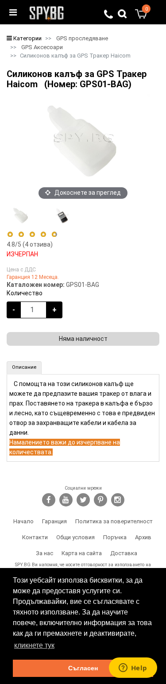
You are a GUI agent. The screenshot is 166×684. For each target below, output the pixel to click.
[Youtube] (66, 499)
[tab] (24, 368)
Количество (24, 293)
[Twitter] (83, 499)
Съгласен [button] (83, 668)
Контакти (35, 537)
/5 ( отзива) (30, 244)
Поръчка (115, 537)
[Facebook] (48, 499)
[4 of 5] (43, 234)
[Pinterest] (100, 499)
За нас (44, 553)
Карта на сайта (82, 553)
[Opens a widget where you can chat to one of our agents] (132, 668)
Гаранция (54, 521)
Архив (143, 537)
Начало (23, 521)
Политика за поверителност (114, 521)
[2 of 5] (21, 234)
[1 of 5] (9, 234)
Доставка (123, 553)
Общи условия (75, 537)
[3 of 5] (32, 234)
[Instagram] (117, 499)
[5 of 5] (54, 234)
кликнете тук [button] (34, 645)
